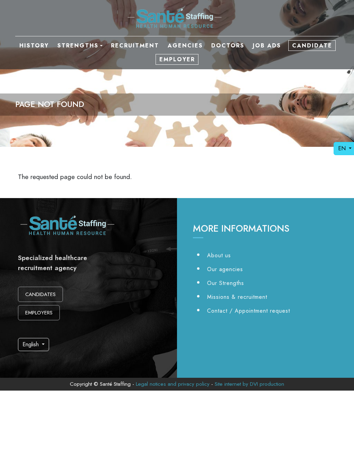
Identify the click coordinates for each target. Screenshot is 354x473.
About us (219, 255)
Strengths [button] (78, 46)
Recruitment (135, 46)
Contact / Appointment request (248, 311)
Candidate (312, 46)
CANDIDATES (40, 294)
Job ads (267, 46)
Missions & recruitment (237, 297)
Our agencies (225, 269)
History (34, 46)
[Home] (177, 18)
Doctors (227, 46)
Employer (177, 59)
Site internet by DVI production (249, 384)
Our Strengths (225, 283)
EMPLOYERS (39, 312)
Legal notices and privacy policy (172, 384)
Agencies (185, 46)
